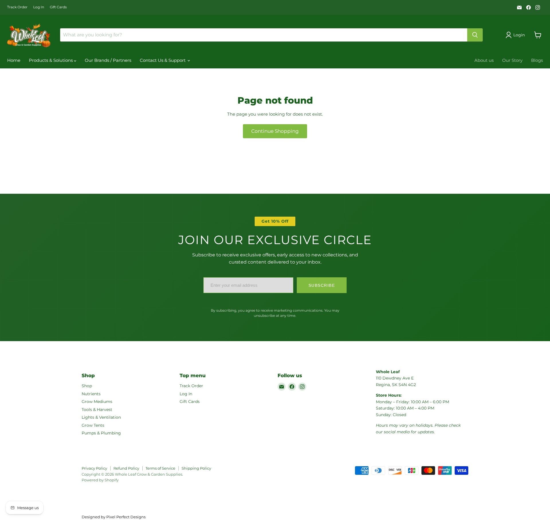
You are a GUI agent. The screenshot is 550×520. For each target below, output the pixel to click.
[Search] (475, 34)
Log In (38, 7)
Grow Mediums (97, 401)
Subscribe (322, 285)
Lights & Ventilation (101, 417)
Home (13, 60)
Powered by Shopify (100, 480)
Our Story (512, 60)
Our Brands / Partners (108, 60)
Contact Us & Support (163, 60)
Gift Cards (58, 7)
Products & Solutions (51, 60)
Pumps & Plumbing (101, 433)
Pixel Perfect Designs (126, 517)
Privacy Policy (94, 468)
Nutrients (91, 393)
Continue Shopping (275, 131)
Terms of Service (160, 468)
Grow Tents (93, 425)
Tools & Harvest (97, 409)
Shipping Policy (196, 468)
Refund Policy (126, 468)
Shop (87, 385)
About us (484, 60)
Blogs (537, 60)
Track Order (17, 7)
